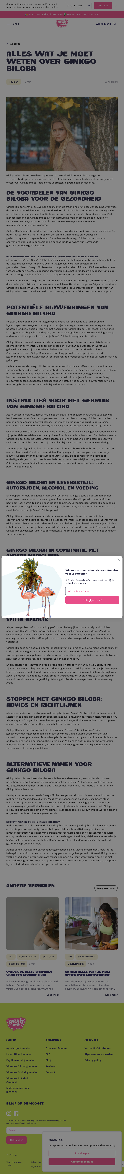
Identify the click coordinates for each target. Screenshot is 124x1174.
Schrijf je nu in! (92, 600)
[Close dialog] (118, 559)
